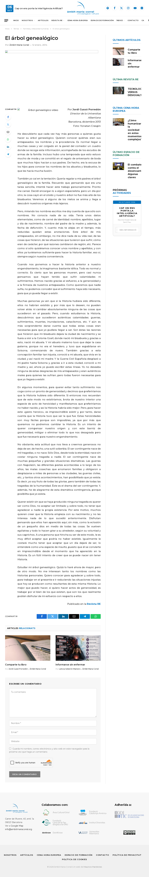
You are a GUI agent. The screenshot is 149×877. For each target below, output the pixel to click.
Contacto (133, 20)
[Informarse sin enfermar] (78, 648)
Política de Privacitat (127, 855)
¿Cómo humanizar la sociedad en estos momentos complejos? (135, 130)
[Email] (8, 132)
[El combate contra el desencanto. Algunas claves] (118, 166)
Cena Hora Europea (77, 20)
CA (143, 20)
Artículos (43, 20)
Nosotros (27, 20)
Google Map (17, 825)
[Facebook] (8, 117)
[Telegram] (8, 154)
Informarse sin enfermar (70, 664)
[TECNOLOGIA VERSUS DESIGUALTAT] (118, 90)
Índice (120, 20)
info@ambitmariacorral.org (18, 829)
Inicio (16, 20)
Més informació (128, 230)
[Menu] (6, 20)
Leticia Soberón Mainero (69, 669)
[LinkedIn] (8, 147)
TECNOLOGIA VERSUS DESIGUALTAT (136, 92)
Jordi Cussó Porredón (18, 669)
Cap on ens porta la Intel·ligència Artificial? (39, 8)
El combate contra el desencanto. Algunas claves (135, 171)
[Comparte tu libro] (27, 648)
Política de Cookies (74, 859)
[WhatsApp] (8, 139)
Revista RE (57, 20)
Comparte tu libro (15, 664)
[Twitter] (8, 124)
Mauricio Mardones (93, 867)
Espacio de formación (102, 20)
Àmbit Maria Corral (19, 45)
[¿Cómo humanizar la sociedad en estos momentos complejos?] (118, 122)
